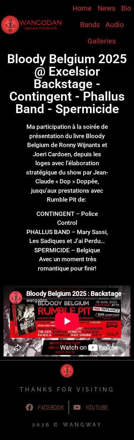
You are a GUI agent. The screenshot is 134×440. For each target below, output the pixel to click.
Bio (126, 8)
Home (82, 8)
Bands (90, 24)
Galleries (102, 41)
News (106, 8)
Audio (114, 24)
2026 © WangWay (67, 425)
